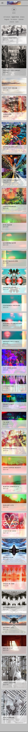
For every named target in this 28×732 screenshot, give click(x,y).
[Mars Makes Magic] (14, 3)
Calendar (21, 19)
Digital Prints (15, 17)
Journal (11, 22)
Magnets (6, 19)
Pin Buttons (14, 19)
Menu (2, 3)
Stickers (22, 17)
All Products (7, 17)
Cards (17, 22)
